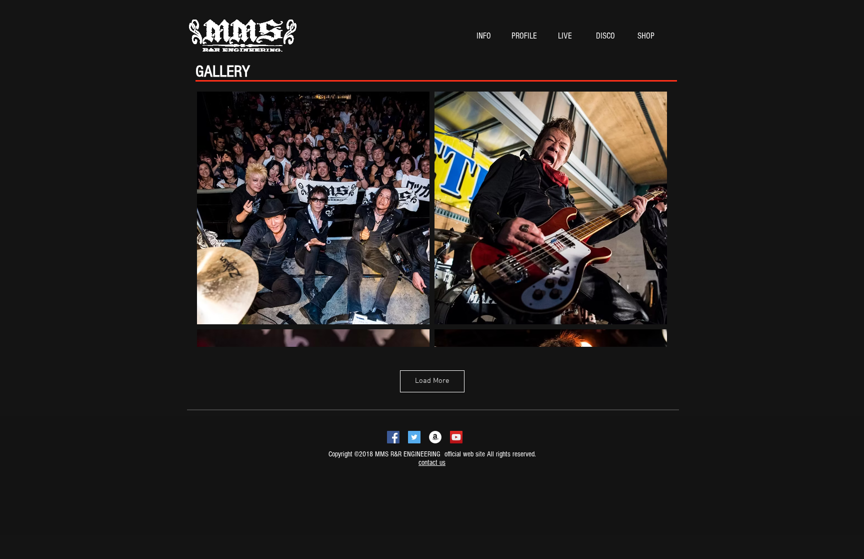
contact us (432, 462)
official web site (463, 454)
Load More (432, 380)
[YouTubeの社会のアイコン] (456, 437)
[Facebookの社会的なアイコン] (393, 437)
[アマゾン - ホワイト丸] (435, 437)
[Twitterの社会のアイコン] (414, 437)
